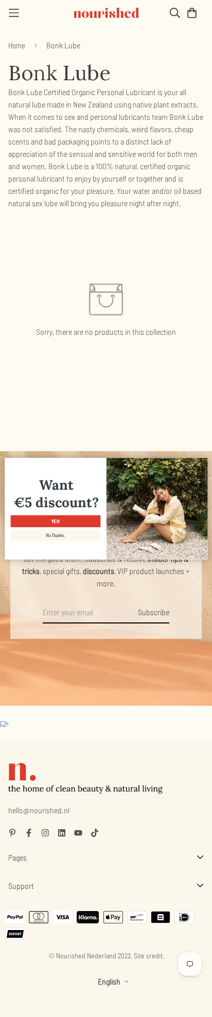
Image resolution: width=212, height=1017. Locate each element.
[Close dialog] (201, 463)
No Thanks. (55, 535)
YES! (55, 521)
